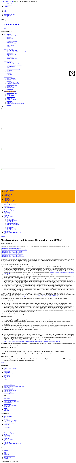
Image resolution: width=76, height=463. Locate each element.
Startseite (6, 9)
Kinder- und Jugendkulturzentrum (14, 65)
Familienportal (10, 62)
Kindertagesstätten (11, 66)
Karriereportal (10, 39)
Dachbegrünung (10, 227)
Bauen (8, 94)
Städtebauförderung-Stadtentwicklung (15, 103)
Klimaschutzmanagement (12, 223)
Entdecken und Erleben (12, 50)
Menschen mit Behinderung (13, 69)
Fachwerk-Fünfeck (11, 97)
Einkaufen (9, 81)
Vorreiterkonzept (10, 219)
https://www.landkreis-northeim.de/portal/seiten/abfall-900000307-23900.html (41, 296)
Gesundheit (9, 98)
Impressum (6, 13)
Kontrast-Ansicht (8, 3)
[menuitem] (39, 3)
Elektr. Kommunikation (9, 14)
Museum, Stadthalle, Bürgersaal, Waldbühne (17, 51)
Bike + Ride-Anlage (11, 228)
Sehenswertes (10, 53)
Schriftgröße (6, 6)
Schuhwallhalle (10, 87)
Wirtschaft (9, 105)
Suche (5, 10)
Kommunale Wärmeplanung (13, 224)
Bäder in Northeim (11, 78)
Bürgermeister (10, 38)
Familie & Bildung (8, 61)
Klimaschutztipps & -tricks (10, 207)
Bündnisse (9, 37)
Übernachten (10, 57)
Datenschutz (6, 17)
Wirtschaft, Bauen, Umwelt (10, 91)
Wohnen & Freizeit (8, 77)
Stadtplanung (10, 102)
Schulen (8, 71)
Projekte (8, 225)
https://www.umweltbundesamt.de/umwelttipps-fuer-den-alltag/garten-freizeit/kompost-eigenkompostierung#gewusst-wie (32, 341)
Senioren (9, 73)
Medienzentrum (10, 67)
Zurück (2, 362)
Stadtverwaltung (10, 45)
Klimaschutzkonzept (11, 221)
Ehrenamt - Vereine (11, 79)
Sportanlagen (10, 89)
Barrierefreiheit (7, 15)
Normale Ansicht (8, 5)
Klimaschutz (9, 101)
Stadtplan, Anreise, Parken (13, 55)
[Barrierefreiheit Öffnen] (72, 73)
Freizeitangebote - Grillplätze (13, 82)
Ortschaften (9, 86)
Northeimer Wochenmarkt (13, 83)
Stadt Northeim (11, 24)
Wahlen (8, 46)
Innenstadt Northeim (11, 99)
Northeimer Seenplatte (12, 85)
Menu (5, 28)
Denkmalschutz (10, 95)
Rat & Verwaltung (8, 34)
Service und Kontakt (11, 54)
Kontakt (5, 11)
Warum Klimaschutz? (12, 220)
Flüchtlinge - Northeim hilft (13, 63)
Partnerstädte (10, 42)
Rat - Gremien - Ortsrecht (12, 43)
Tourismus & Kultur (8, 49)
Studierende (9, 74)
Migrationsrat (10, 70)
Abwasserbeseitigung (12, 93)
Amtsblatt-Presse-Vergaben (13, 35)
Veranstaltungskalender (12, 58)
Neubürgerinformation (12, 41)
